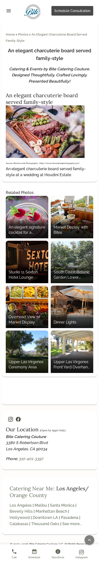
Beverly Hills (21, 511)
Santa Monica (62, 505)
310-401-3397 (31, 458)
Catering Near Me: (32, 488)
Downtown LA (45, 517)
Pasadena (69, 517)
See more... (72, 524)
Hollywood (20, 517)
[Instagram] (10, 419)
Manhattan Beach (51, 511)
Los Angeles (21, 505)
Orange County (28, 495)
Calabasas (19, 524)
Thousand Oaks (45, 524)
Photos (23, 34)
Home (11, 34)
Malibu (41, 505)
